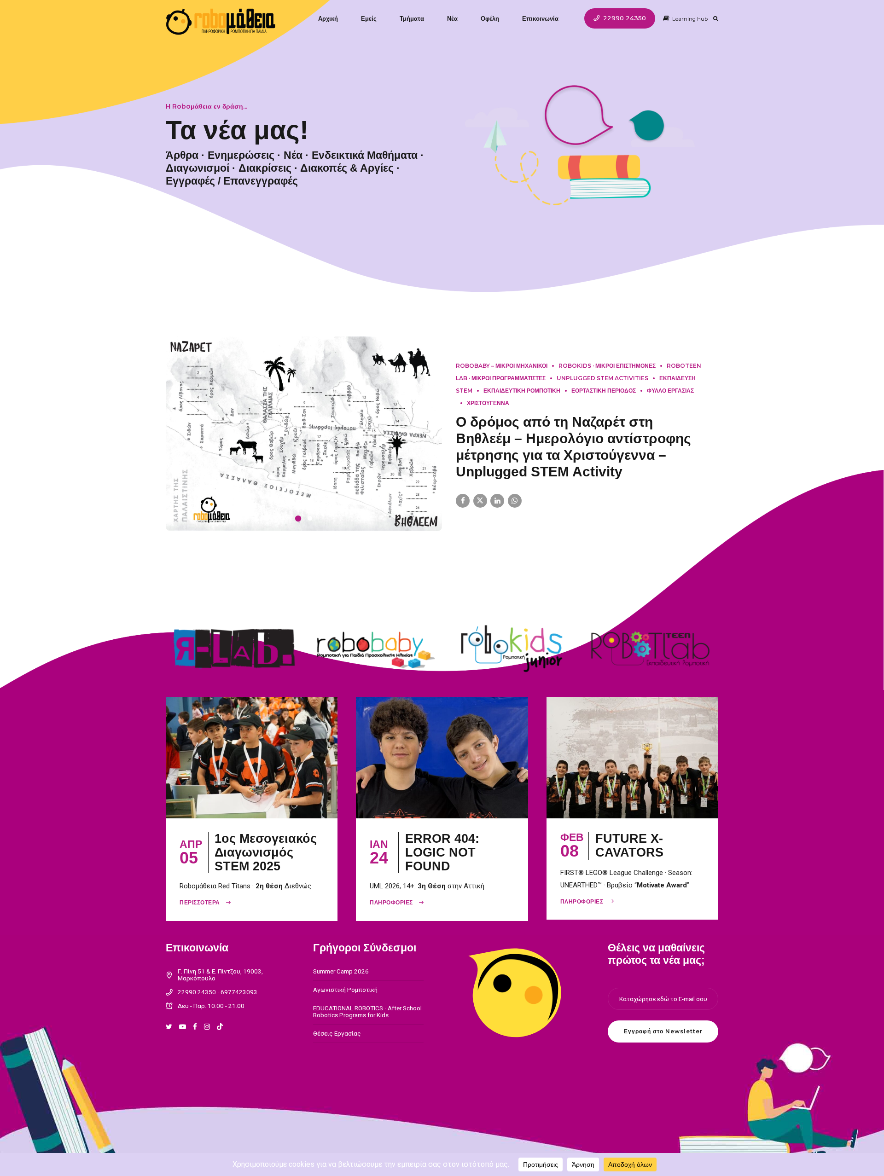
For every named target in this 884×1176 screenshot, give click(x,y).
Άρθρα (182, 155)
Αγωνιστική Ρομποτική (345, 1008)
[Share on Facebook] (463, 510)
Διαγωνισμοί (197, 168)
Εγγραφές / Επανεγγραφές (232, 181)
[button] (176, 443)
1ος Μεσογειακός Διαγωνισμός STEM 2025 (266, 870)
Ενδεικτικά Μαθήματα (365, 155)
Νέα (452, 18)
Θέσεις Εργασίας (337, 1051)
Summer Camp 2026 (341, 989)
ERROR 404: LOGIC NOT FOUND (442, 870)
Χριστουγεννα (488, 412)
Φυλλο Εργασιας (670, 399)
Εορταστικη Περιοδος (603, 399)
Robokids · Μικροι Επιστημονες (607, 374)
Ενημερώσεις (241, 155)
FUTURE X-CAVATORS (629, 864)
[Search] (715, 18)
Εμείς (369, 18)
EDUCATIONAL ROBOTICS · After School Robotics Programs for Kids (367, 1030)
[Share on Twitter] (480, 510)
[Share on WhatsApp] (515, 510)
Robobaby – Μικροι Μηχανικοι (501, 374)
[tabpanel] (304, 443)
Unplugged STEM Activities (602, 387)
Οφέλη (490, 18)
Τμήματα (412, 18)
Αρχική (328, 18)
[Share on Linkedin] (497, 510)
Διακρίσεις (264, 168)
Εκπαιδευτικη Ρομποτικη (521, 399)
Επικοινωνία (540, 18)
